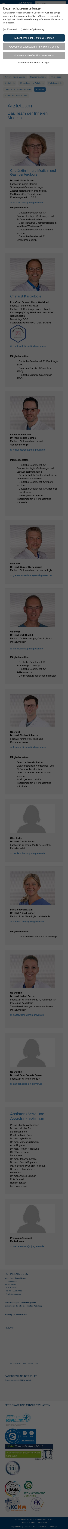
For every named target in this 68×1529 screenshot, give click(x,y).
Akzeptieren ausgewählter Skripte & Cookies (34, 46)
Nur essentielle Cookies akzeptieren (34, 55)
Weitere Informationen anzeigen (34, 62)
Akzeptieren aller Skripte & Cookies (34, 38)
